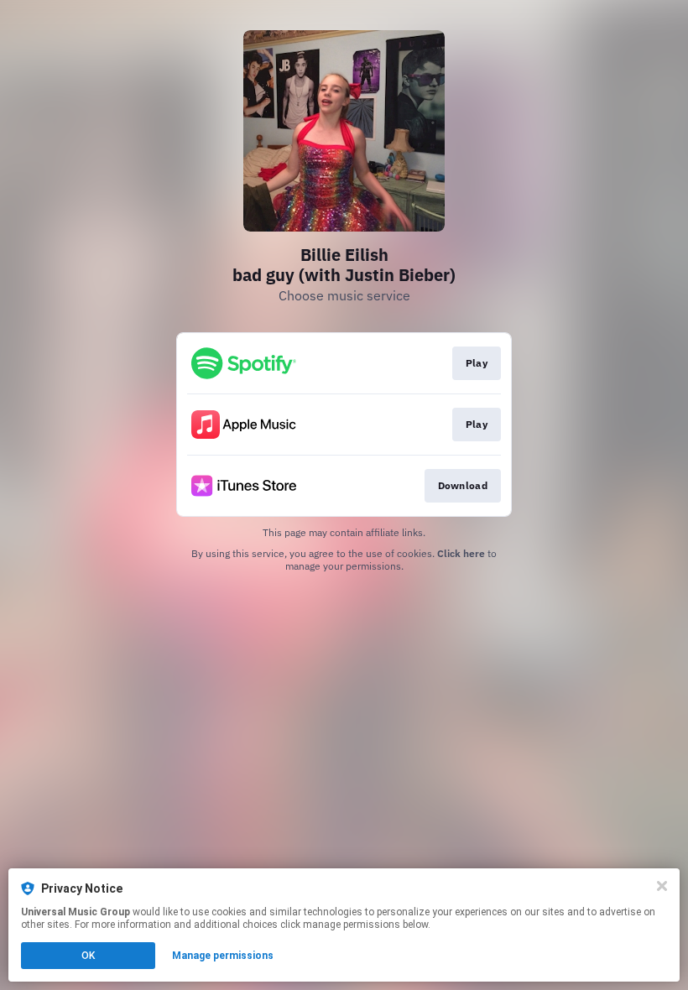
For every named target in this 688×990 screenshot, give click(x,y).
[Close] (662, 886)
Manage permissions (223, 955)
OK (88, 955)
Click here (461, 553)
